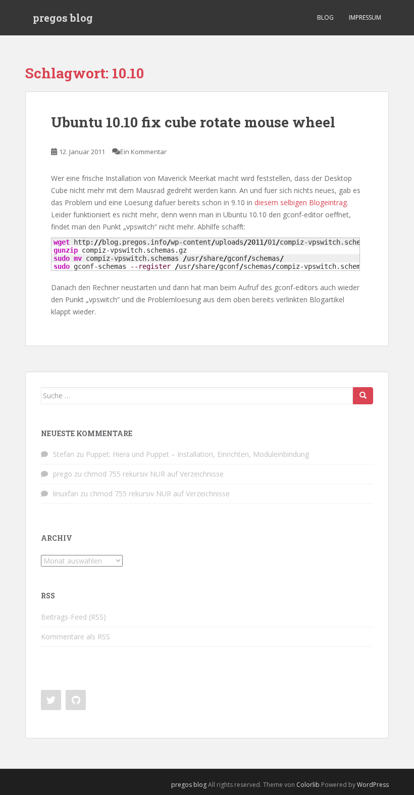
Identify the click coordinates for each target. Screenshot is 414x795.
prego (62, 474)
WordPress (373, 784)
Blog (325, 17)
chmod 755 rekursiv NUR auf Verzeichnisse (154, 474)
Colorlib (308, 784)
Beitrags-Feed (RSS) (73, 617)
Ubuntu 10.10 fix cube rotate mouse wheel (193, 122)
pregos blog (63, 17)
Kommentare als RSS (75, 636)
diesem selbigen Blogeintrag (300, 202)
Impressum (365, 17)
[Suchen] (363, 395)
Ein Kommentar (143, 151)
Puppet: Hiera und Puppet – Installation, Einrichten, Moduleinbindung (197, 454)
